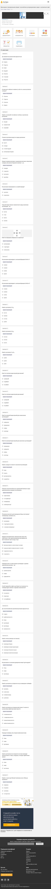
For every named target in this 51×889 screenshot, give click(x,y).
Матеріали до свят (30, 871)
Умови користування (13, 886)
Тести (27, 854)
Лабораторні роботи (31, 856)
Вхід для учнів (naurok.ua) (32, 869)
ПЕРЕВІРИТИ (39, 843)
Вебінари (3, 852)
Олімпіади (28, 861)
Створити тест (11, 824)
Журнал (28, 851)
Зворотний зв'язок (6, 874)
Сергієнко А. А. (5, 19)
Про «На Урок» (4, 869)
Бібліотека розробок (31, 852)
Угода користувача (5, 886)
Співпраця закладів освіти (7, 871)
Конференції (3, 854)
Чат (27, 862)
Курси (2, 856)
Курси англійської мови (31, 864)
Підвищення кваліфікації (6, 851)
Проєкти (28, 857)
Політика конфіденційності (23, 886)
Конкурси (28, 859)
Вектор (2, 857)
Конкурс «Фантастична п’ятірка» (33, 872)
